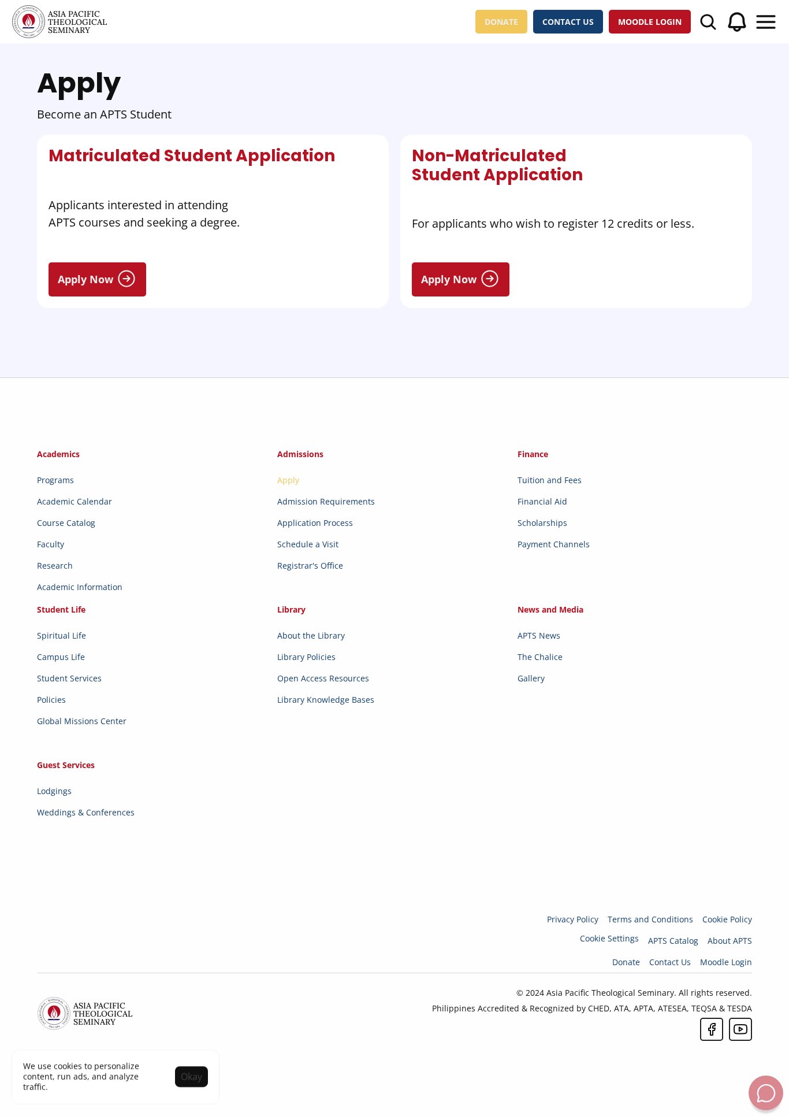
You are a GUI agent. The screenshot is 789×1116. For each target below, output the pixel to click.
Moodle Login (726, 961)
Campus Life (61, 656)
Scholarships (542, 522)
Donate (626, 961)
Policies (51, 699)
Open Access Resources (323, 678)
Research (55, 565)
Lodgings (54, 790)
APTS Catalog (673, 940)
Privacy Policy (572, 919)
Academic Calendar (74, 501)
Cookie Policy (727, 919)
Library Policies (306, 656)
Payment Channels (554, 544)
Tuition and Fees (550, 479)
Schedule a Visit (307, 544)
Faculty (50, 544)
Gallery (531, 678)
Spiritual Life (61, 635)
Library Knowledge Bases (325, 699)
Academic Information (79, 586)
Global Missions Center (81, 720)
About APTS (730, 940)
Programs (55, 479)
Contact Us (670, 961)
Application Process (315, 522)
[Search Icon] (708, 22)
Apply (288, 479)
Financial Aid (542, 501)
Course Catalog (66, 522)
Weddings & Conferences (86, 812)
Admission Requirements (326, 501)
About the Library (311, 635)
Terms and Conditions (650, 919)
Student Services (69, 678)
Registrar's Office (310, 565)
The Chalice (540, 656)
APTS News (539, 635)
